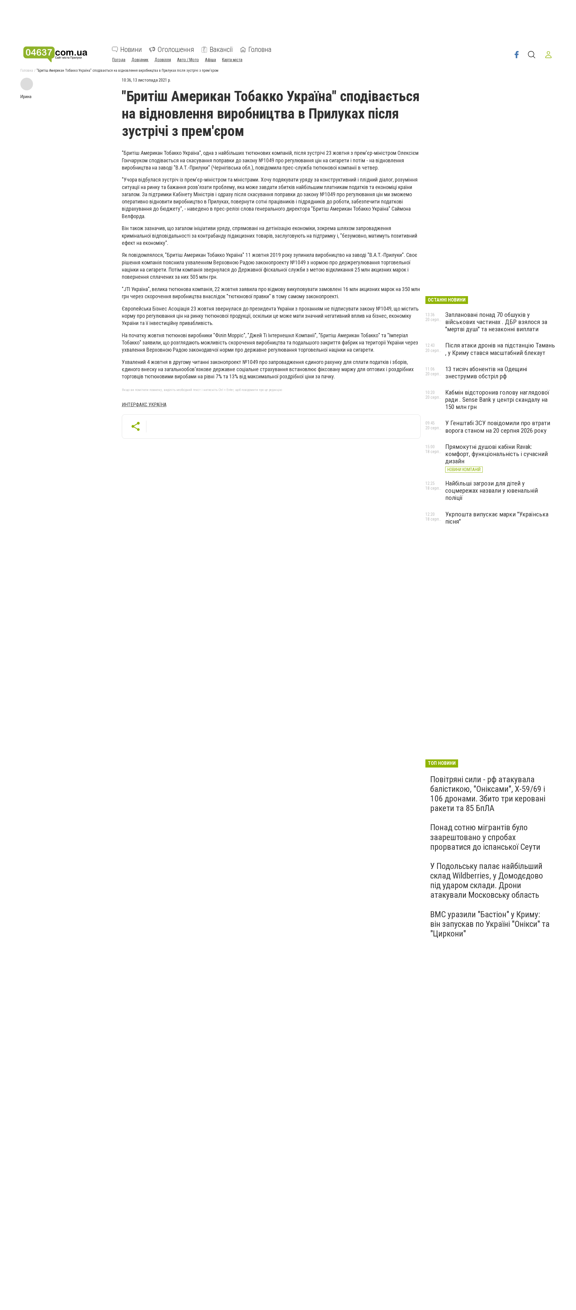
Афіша (210, 59)
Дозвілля (162, 59)
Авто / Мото (188, 59)
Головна (260, 50)
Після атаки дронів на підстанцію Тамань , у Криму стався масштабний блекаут (500, 349)
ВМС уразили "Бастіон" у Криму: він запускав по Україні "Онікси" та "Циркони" (490, 924)
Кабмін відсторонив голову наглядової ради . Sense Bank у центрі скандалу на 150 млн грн (497, 399)
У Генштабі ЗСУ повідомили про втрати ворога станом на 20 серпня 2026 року (497, 426)
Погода (118, 59)
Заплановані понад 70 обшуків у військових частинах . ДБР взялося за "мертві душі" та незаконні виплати (496, 322)
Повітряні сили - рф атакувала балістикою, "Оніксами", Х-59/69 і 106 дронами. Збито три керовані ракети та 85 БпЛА (487, 793)
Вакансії (221, 50)
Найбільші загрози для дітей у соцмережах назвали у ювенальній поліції (491, 490)
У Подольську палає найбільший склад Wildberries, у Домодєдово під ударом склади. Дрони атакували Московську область (486, 880)
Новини (131, 50)
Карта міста (232, 59)
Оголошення (176, 50)
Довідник (139, 59)
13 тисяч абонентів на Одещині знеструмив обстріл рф (486, 372)
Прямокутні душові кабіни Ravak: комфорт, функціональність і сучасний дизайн (496, 454)
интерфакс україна (144, 404)
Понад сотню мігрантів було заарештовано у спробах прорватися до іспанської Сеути (485, 837)
